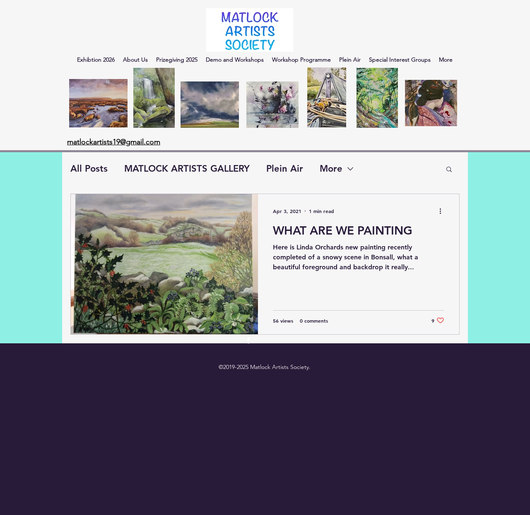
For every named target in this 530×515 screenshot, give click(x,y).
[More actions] (443, 211)
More (331, 168)
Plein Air (284, 168)
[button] (449, 169)
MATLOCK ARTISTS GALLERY (187, 168)
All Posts (89, 168)
